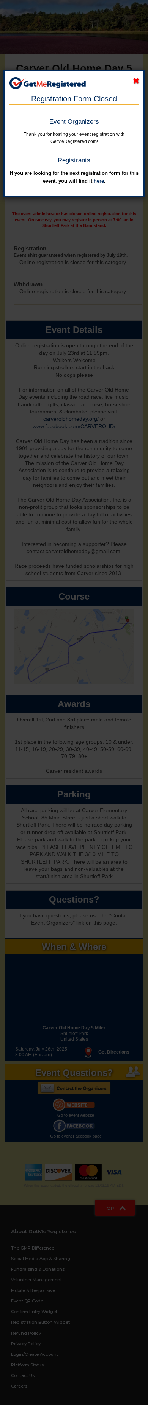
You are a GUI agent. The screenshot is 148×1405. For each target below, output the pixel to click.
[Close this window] (136, 81)
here (99, 181)
